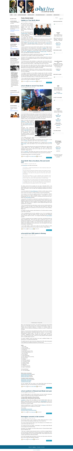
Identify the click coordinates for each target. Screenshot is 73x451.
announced (25, 165)
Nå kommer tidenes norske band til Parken (28, 410)
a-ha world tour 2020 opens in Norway (33, 233)
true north (34, 81)
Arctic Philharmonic (34, 191)
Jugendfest (23, 399)
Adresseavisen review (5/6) (26, 379)
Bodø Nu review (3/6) (25, 375)
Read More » (49, 82)
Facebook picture (24, 33)
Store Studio (26, 129)
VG (49, 226)
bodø (32, 81)
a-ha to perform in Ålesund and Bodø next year (36, 391)
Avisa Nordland (28, 197)
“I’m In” (25, 51)
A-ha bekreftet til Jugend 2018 (26, 409)
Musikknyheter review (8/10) (26, 380)
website (47, 54)
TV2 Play (25, 140)
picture (25, 41)
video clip (48, 42)
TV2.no (45, 140)
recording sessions (28, 123)
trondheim (34, 386)
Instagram (26, 151)
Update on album (30, 20)
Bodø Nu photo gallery (25, 376)
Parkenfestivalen (44, 401)
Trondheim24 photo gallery (26, 381)
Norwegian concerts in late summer (32, 416)
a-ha (26, 81)
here (49, 36)
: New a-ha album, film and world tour (35, 161)
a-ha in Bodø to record (32, 86)
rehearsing (23, 121)
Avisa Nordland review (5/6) (26, 374)
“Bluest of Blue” (44, 51)
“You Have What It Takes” (32, 42)
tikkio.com (44, 405)
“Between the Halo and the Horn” (33, 51)
